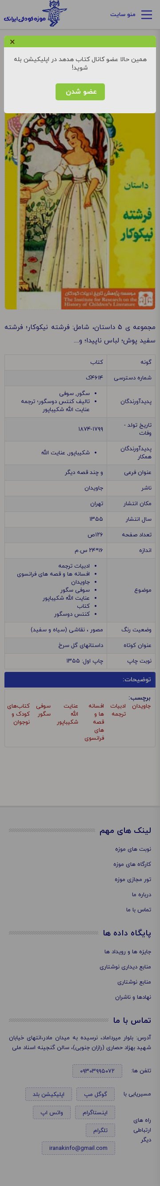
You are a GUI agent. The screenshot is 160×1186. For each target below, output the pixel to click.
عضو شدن (80, 92)
